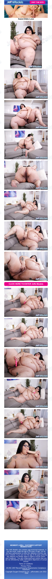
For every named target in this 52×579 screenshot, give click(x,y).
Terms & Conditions (26, 564)
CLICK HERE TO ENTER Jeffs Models (26, 284)
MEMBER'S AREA (16, 545)
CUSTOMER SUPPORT (33, 545)
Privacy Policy (26, 566)
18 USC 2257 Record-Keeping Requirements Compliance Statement (26, 568)
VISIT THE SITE (37, 2)
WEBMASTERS (26, 547)
